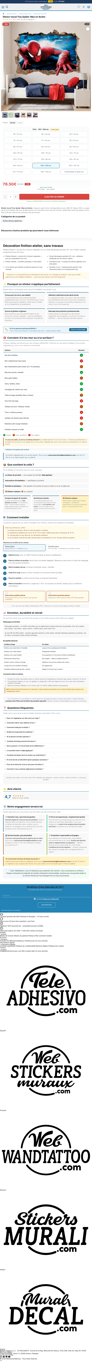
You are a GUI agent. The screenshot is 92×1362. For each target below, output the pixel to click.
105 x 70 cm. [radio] (46, 153)
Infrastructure (30, 941)
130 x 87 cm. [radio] (74, 159)
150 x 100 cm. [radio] (42, 164)
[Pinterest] (6, 1357)
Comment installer (45, 936)
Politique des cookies (56, 946)
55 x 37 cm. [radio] (17, 134)
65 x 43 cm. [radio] (74, 134)
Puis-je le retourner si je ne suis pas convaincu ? (25, 764)
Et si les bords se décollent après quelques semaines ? (27, 760)
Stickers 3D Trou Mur (40, 14)
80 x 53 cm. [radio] (74, 140)
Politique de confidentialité (50, 899)
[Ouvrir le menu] (4, 7)
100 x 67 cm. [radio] (18, 153)
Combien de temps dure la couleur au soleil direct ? (26, 755)
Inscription (47, 905)
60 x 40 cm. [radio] (45, 134)
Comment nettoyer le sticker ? (18, 727)
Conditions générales (7, 946)
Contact (4, 949)
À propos (4, 939)
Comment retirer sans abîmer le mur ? (21, 723)
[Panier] (88, 7)
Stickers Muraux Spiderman (12, 221)
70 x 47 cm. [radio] (17, 140)
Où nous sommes (41, 941)
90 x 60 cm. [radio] (45, 147)
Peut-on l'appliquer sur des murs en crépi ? (23, 718)
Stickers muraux (12, 14)
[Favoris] (79, 7)
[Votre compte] (83, 7)
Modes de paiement (21, 936)
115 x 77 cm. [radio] (18, 159)
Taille (45, 129)
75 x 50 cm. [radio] (46, 140)
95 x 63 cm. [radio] (74, 147)
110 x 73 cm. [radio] (74, 153)
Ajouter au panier (54, 197)
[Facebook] (4, 1357)
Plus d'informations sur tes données (10, 910)
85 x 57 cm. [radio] (17, 147)
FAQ (36, 936)
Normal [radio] (12, 123)
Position (5, 123)
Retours (32, 936)
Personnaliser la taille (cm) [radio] (74, 172)
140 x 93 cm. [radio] (18, 165)
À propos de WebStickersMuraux (12, 941)
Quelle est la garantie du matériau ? (20, 732)
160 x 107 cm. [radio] (74, 165)
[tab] (5, 115)
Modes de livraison (7, 936)
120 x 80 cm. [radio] (46, 159)
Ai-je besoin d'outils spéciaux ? (19, 737)
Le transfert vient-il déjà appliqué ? (20, 750)
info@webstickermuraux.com (10, 951)
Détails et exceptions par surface (17, 449)
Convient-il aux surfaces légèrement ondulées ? (25, 769)
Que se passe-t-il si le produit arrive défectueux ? (25, 746)
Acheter (3, 934)
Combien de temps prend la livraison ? (21, 741)
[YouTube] (9, 1357)
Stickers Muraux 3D (25, 14)
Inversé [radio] (20, 123)
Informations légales (8, 944)
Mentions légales (42, 946)
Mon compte (26, 951)
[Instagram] (1, 1357)
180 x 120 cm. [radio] (46, 172)
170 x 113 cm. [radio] (18, 172)
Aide (33, 951)
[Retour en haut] (1, 1361)
